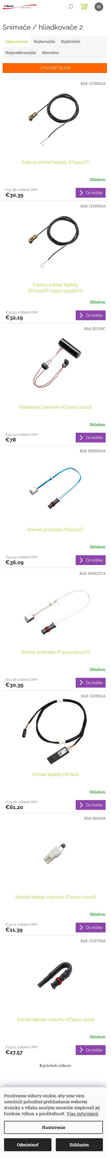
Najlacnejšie (44, 41)
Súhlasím (79, 1144)
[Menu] (98, 6)
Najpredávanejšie (20, 52)
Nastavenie (53, 1127)
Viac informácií (82, 1113)
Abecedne (50, 52)
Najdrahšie (70, 41)
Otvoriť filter (55, 68)
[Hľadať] (70, 6)
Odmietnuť (28, 1144)
